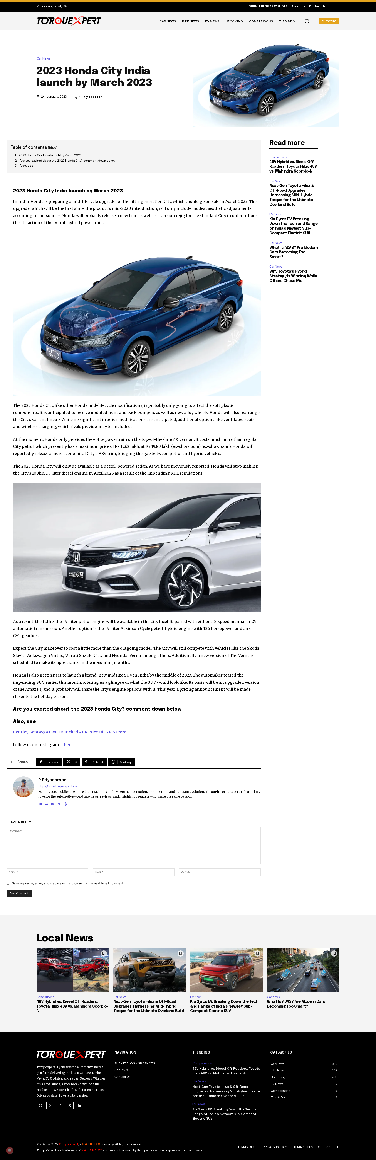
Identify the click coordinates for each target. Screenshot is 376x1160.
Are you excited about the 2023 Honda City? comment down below (67, 160)
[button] (307, 21)
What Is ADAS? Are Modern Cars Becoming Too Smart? (293, 252)
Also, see (26, 165)
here (68, 744)
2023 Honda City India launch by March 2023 (50, 155)
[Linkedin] (46, 803)
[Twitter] (70, 1105)
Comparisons (278, 157)
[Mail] (52, 803)
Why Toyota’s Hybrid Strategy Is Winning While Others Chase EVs (293, 276)
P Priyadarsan (90, 97)
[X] (59, 803)
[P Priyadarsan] (23, 791)
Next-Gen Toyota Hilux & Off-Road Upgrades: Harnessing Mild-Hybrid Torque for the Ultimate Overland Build (291, 195)
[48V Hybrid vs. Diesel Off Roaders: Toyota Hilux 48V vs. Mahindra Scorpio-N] (73, 970)
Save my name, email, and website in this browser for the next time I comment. (68, 883)
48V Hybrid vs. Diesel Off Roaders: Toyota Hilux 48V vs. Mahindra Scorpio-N (293, 166)
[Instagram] (40, 803)
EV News (275, 214)
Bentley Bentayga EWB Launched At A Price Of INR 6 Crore (69, 732)
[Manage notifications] (9, 1150)
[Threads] (65, 803)
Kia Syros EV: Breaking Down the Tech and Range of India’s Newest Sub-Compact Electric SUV (224, 1006)
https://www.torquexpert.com (59, 786)
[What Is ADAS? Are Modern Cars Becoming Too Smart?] (303, 970)
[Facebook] (60, 1105)
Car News (44, 58)
